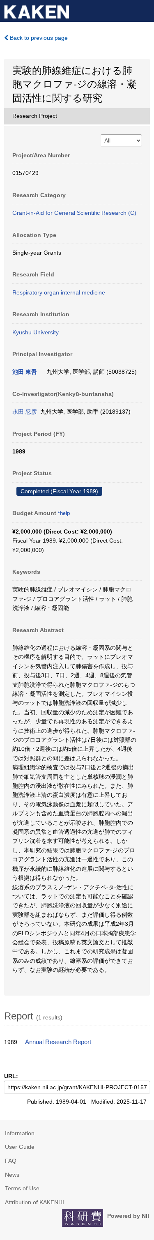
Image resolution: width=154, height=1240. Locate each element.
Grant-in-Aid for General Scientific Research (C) (74, 212)
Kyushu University (35, 332)
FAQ (10, 1160)
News (12, 1174)
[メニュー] (144, 10)
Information (19, 1133)
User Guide (19, 1146)
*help (64, 513)
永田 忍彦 (24, 411)
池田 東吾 (24, 371)
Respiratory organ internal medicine (58, 292)
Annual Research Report (58, 1042)
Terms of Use (22, 1188)
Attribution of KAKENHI (34, 1202)
